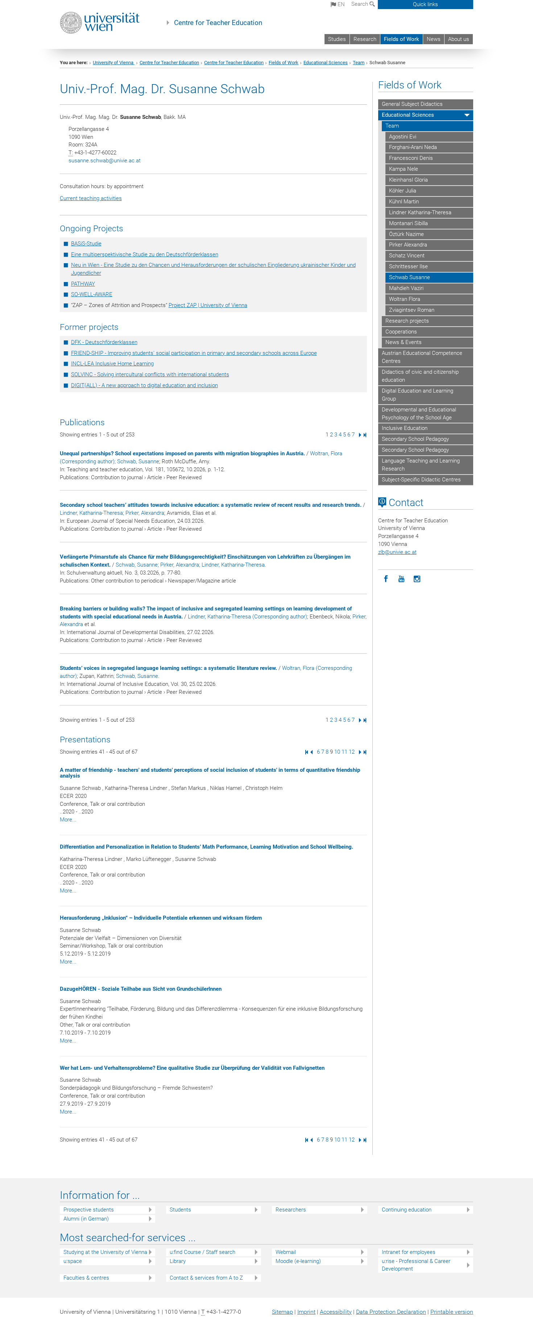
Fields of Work (401, 39)
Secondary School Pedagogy (415, 439)
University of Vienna (114, 62)
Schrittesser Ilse (408, 266)
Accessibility (336, 1311)
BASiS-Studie (86, 243)
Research (365, 39)
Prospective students (88, 1209)
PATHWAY (83, 284)
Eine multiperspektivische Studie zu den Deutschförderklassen (144, 254)
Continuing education (406, 1209)
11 (344, 752)
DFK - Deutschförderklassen (104, 342)
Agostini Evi (402, 136)
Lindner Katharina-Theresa (420, 212)
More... (68, 819)
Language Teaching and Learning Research (421, 464)
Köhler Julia (402, 190)
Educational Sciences (325, 62)
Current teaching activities (91, 198)
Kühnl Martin (404, 201)
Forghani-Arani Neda (413, 147)
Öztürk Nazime (406, 234)
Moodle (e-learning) (298, 1261)
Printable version (451, 1311)
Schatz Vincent (407, 255)
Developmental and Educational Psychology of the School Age (419, 413)
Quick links (425, 4)
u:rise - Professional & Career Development (416, 1265)
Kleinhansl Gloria (408, 180)
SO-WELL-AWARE (91, 294)
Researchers (291, 1209)
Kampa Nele (403, 169)
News (434, 39)
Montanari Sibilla (408, 223)
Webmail (286, 1252)
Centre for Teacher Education (218, 23)
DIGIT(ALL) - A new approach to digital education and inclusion (144, 385)
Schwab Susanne (409, 277)
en (340, 4)
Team (358, 62)
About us (458, 39)
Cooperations (401, 331)
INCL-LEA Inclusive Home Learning (112, 363)
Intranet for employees (408, 1252)
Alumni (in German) (86, 1218)
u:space (72, 1261)
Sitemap (282, 1311)
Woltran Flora (404, 299)
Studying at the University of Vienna (105, 1252)
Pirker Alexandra (408, 244)
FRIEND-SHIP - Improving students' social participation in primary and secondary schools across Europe (194, 353)
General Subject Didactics (412, 104)
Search (360, 4)
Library (178, 1261)
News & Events (403, 342)
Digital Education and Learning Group (417, 395)
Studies (337, 39)
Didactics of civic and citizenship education (420, 376)
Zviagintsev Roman (411, 310)
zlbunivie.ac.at (397, 552)
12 (352, 752)
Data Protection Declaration (391, 1311)
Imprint (306, 1311)
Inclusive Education (404, 428)
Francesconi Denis (411, 158)
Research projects (407, 321)
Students (180, 1209)
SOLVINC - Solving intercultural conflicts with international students (150, 374)
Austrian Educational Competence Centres (422, 357)
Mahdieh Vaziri (406, 288)
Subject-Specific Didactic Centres (421, 479)
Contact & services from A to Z (206, 1278)
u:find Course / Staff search (202, 1252)
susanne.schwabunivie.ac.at (105, 160)
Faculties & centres (86, 1278)
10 (337, 752)
